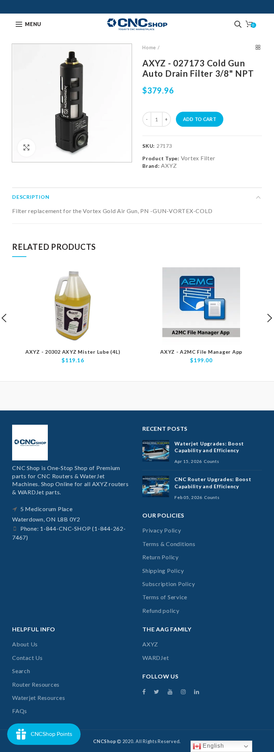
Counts (211, 461)
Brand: (151, 166)
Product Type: (160, 158)
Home (149, 47)
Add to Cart (199, 119)
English (212, 746)
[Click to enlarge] (26, 148)
